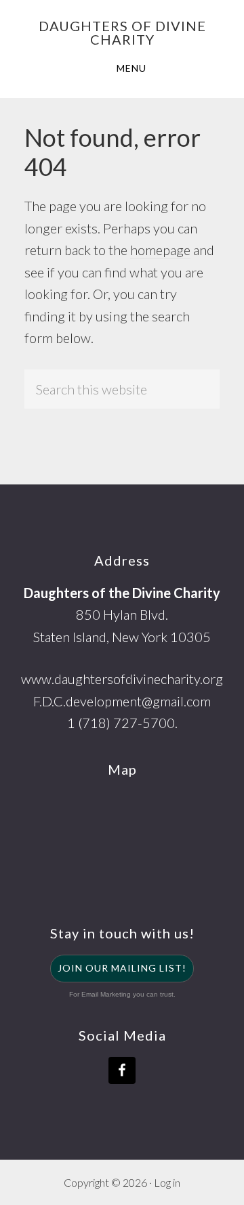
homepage (160, 250)
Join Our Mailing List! (122, 968)
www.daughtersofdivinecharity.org (122, 678)
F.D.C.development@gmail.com (122, 701)
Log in (167, 1182)
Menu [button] (131, 68)
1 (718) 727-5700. (122, 722)
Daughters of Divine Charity (122, 32)
